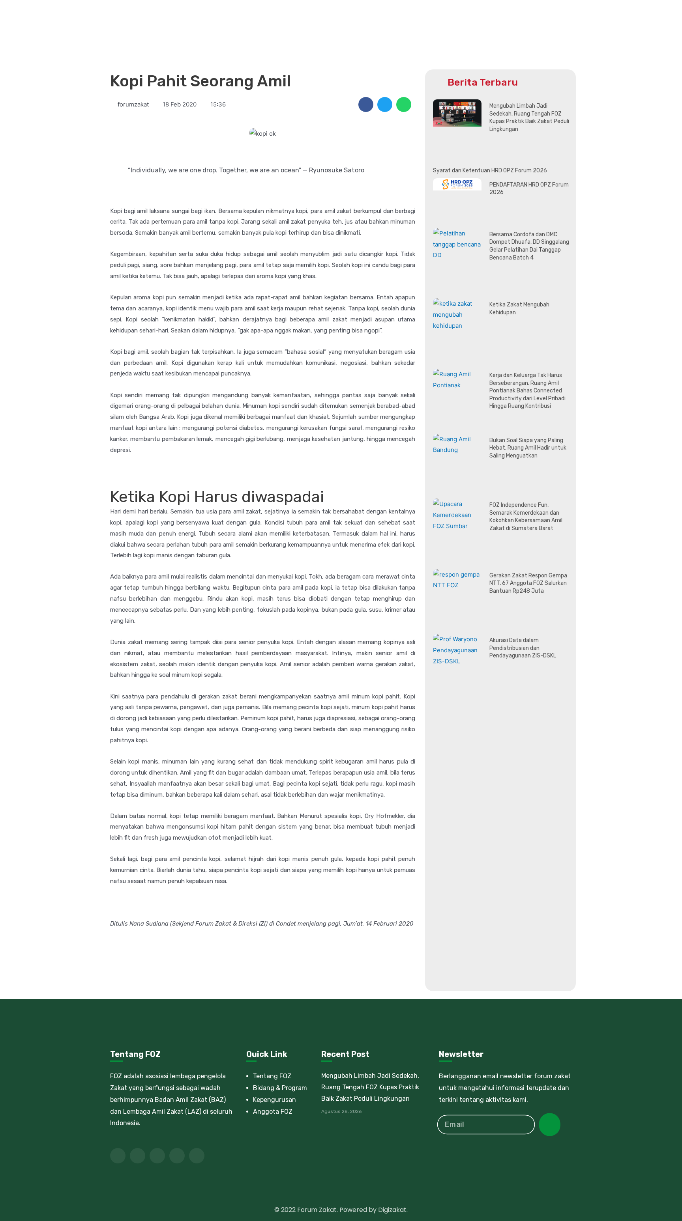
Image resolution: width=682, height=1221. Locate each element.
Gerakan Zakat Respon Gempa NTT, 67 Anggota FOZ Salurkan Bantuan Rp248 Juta (528, 583)
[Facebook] (118, 1155)
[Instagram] (196, 1155)
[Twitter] (137, 1155)
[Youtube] (157, 1155)
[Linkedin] (177, 1155)
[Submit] (549, 1124)
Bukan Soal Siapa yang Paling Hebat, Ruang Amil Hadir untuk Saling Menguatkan (527, 448)
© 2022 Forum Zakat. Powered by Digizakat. (341, 1209)
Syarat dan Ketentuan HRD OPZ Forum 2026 (490, 170)
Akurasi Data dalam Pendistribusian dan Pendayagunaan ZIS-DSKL (522, 648)
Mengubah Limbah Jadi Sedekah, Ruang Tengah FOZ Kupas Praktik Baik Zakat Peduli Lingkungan (370, 1087)
